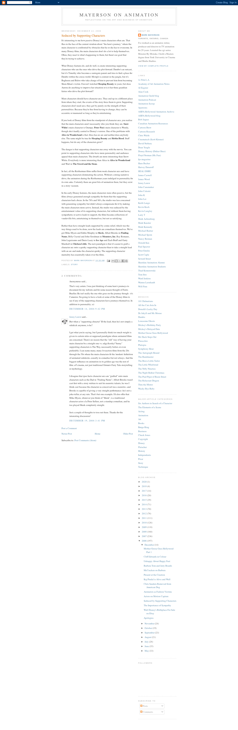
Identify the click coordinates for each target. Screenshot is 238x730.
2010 (144, 522)
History (141, 450)
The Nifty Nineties (147, 368)
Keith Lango (144, 203)
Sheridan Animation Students (152, 266)
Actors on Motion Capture (156, 596)
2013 (144, 508)
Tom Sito (142, 274)
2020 (144, 481)
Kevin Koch (143, 207)
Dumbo (141, 317)
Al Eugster (143, 87)
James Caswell (145, 175)
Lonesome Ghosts (146, 321)
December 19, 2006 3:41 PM (87, 420)
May (147, 650)
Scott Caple (143, 254)
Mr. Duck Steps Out (147, 336)
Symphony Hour (146, 348)
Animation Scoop (146, 103)
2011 (144, 518)
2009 (144, 527)
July (147, 641)
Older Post (128, 433)
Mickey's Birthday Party (149, 325)
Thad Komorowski (147, 270)
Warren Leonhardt (146, 282)
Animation (143, 415)
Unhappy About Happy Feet (157, 561)
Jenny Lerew (75, 316)
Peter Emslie (144, 250)
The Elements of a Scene (149, 407)
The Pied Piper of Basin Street (152, 376)
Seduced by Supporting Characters (160, 600)
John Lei (142, 198)
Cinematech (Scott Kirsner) (151, 139)
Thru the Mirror (145, 384)
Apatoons (142, 107)
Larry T (141, 214)
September (150, 632)
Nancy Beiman (145, 238)
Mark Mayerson (150, 35)
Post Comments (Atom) (85, 440)
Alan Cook (143, 91)
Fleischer (142, 447)
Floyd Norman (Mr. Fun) (149, 155)
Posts (145, 705)
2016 (144, 495)
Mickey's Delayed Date (149, 329)
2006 (144, 540)
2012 (144, 513)
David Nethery (145, 143)
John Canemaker (146, 187)
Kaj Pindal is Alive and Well (157, 579)
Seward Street (144, 258)
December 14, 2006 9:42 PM (87, 308)
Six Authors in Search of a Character (155, 403)
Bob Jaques (143, 119)
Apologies (148, 617)
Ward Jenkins (144, 278)
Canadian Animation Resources (153, 123)
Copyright (143, 439)
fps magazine (144, 159)
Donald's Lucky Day (147, 309)
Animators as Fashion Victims (158, 591)
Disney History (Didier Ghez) (152, 151)
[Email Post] (108, 261)
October (149, 628)
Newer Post (67, 433)
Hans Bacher (144, 163)
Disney (141, 443)
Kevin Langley (145, 211)
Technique (143, 466)
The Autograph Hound (148, 352)
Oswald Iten (143, 242)
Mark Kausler (144, 222)
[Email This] (113, 261)
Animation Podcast (147, 99)
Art (139, 419)
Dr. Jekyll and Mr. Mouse (150, 313)
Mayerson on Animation (119, 15)
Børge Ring (143, 427)
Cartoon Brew (144, 127)
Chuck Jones (144, 435)
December (150, 544)
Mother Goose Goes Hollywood (153, 332)
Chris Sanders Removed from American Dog (157, 585)
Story (74, 264)
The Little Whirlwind (148, 364)
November (150, 623)
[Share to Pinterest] (126, 261)
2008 (144, 531)
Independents (144, 455)
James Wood (144, 179)
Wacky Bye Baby (146, 388)
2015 (144, 499)
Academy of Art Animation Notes (154, 83)
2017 (144, 490)
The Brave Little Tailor (149, 360)
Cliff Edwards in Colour (155, 556)
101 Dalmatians (145, 301)
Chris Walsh (143, 135)
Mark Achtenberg (146, 218)
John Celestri (144, 191)
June (147, 646)
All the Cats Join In (147, 305)
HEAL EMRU (144, 171)
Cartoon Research (146, 131)
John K (141, 195)
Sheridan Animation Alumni (151, 262)
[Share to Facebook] (123, 261)
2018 (144, 486)
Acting (141, 411)
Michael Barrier (145, 230)
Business (142, 431)
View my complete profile (153, 66)
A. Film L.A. (144, 79)
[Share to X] (119, 261)
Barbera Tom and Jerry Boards (158, 565)
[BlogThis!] (116, 261)
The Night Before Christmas (151, 372)
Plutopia (142, 344)
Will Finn (142, 286)
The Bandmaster (145, 356)
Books (141, 423)
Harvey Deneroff (146, 167)
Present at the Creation (154, 574)
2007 (144, 536)
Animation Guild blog (148, 95)
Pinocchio (143, 340)
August (148, 637)
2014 (144, 504)
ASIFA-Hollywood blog (149, 115)
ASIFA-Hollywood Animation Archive (156, 111)
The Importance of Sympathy (157, 605)
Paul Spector (144, 246)
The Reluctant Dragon (148, 380)
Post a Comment (69, 428)
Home (97, 433)
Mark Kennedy (145, 226)
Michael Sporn (145, 234)
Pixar (140, 459)
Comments (147, 711)
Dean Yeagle (144, 147)
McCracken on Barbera (155, 570)
